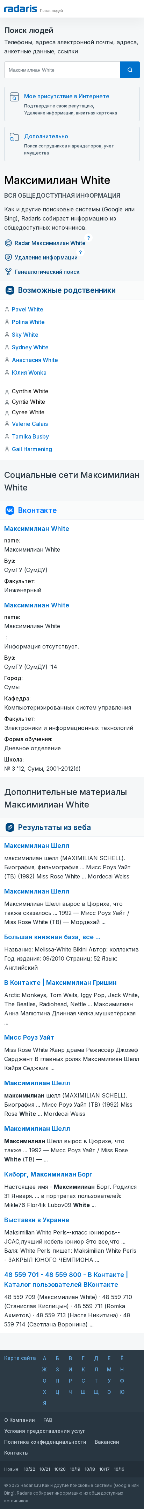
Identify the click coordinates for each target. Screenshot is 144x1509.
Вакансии (107, 1442)
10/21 (44, 1469)
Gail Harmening (32, 449)
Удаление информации (46, 257)
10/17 (104, 1469)
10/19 (75, 1469)
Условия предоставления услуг (44, 1431)
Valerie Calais (30, 423)
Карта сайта (20, 1358)
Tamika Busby (30, 436)
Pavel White (27, 309)
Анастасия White (35, 359)
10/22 (29, 1469)
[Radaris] (20, 8)
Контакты (16, 1453)
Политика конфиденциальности (45, 1442)
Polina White (28, 321)
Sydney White (30, 347)
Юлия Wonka (29, 372)
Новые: (12, 1469)
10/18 (90, 1469)
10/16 (119, 1469)
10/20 (60, 1469)
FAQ (47, 1420)
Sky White (25, 334)
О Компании (19, 1420)
